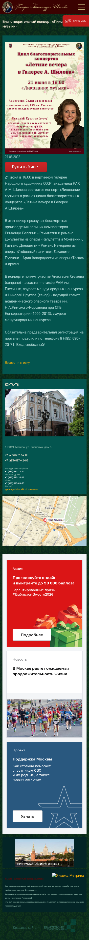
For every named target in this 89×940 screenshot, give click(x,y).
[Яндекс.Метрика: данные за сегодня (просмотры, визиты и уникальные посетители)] (68, 875)
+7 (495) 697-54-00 (16, 455)
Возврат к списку (17, 362)
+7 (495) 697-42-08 (16, 460)
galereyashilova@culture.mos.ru (21, 489)
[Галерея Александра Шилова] (44, 7)
